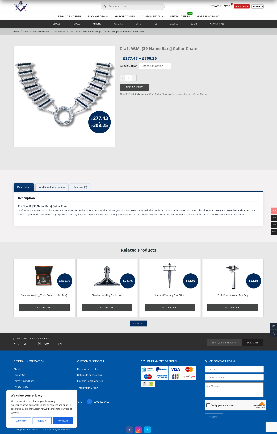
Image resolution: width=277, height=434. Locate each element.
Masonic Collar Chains (195, 94)
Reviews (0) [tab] (80, 187)
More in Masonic (208, 16)
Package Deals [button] (98, 16)
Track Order (241, 6)
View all (138, 323)
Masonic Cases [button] (125, 16)
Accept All (63, 420)
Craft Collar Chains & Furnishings (85, 31)
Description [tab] (23, 187)
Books (194, 24)
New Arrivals (217, 24)
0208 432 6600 (101, 401)
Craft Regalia (59, 31)
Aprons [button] (97, 24)
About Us (18, 369)
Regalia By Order (69, 16)
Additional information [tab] (52, 187)
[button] (273, 333)
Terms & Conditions (23, 381)
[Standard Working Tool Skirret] (170, 276)
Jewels (76, 24)
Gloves (56, 24)
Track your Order (87, 388)
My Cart (228, 5)
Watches (118, 24)
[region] (41, 409)
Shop (25, 31)
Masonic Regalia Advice (90, 381)
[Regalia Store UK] (20, 6)
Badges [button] (174, 24)
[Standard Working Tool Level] (107, 276)
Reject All (42, 420)
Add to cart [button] (44, 307)
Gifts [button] (138, 24)
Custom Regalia (152, 16)
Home (16, 31)
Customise (21, 420)
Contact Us (19, 375)
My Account (215, 6)
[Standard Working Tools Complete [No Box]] (44, 276)
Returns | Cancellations (89, 375)
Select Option (128, 66)
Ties (155, 24)
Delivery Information (88, 369)
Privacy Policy (20, 386)
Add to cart (134, 87)
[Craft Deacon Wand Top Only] (233, 276)
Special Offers (181, 15)
